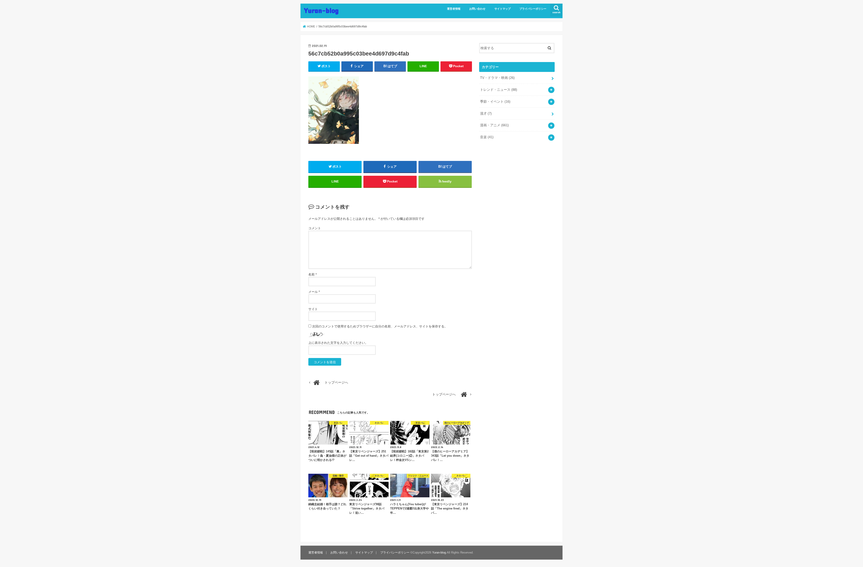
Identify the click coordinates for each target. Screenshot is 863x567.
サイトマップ (502, 8)
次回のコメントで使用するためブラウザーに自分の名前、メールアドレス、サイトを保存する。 (379, 326)
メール (314, 292)
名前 (312, 274)
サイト (313, 309)
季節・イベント (495, 101)
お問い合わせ (477, 8)
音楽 (487, 137)
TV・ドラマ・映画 (497, 78)
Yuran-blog (321, 10)
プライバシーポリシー (532, 8)
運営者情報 (453, 8)
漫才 (486, 113)
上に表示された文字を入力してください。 (338, 343)
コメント (314, 228)
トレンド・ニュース (498, 89)
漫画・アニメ (494, 125)
